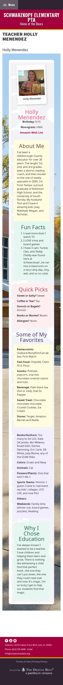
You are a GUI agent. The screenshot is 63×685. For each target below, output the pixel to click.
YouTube (10, 640)
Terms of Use (23, 661)
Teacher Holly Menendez (19, 36)
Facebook (6, 640)
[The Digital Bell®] (31, 670)
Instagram (15, 640)
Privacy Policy (39, 661)
